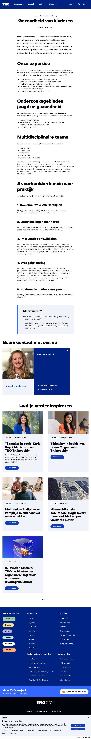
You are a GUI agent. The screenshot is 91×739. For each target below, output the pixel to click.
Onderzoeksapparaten (37, 663)
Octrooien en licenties (37, 676)
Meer (71, 4)
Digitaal (52, 4)
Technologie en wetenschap (39, 654)
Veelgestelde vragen (67, 644)
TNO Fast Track (65, 667)
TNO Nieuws (33, 648)
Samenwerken (64, 654)
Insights (32, 631)
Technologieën (34, 667)
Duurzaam (18, 4)
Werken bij (9, 650)
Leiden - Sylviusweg (48, 385)
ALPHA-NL (26, 273)
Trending (32, 644)
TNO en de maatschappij (69, 635)
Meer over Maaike (44, 354)
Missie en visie (65, 623)
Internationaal (65, 680)
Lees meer (12, 468)
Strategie (63, 627)
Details (4, 733)
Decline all (78, 729)
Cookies (29, 711)
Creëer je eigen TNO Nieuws (76, 691)
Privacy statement (41, 711)
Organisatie (64, 618)
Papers (31, 639)
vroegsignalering (51, 268)
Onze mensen (65, 631)
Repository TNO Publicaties (38, 680)
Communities (64, 639)
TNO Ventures (65, 672)
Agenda (32, 623)
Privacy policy (13, 733)
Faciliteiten (33, 659)
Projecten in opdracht (68, 659)
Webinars (32, 627)
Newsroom (32, 613)
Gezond (31, 4)
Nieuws (31, 618)
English (4, 717)
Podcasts (32, 635)
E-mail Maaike (46, 389)
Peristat (58, 230)
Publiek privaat (65, 663)
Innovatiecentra (65, 676)
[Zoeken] (79, 4)
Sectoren (8, 643)
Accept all (78, 725)
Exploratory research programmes (41, 672)
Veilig (41, 4)
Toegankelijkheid (55, 711)
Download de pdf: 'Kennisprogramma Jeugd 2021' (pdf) (46, 323)
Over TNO (62, 613)
